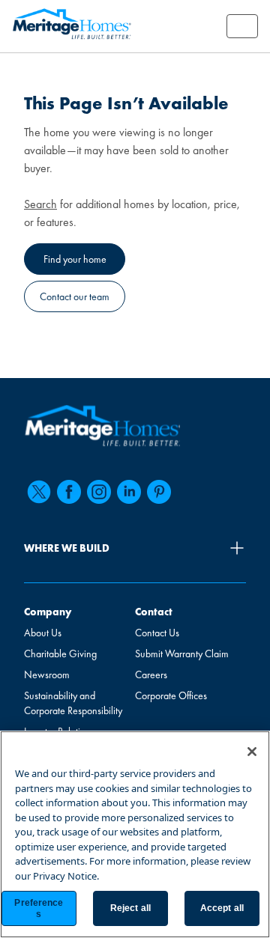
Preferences (38, 908)
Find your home (75, 259)
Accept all (222, 908)
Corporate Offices (171, 695)
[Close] (252, 751)
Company (47, 611)
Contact (153, 611)
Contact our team (75, 296)
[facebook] (69, 492)
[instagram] (99, 492)
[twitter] (39, 492)
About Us (43, 632)
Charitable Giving (60, 653)
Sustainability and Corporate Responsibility (73, 703)
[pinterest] (159, 492)
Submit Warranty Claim (182, 653)
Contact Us (157, 632)
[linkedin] (129, 492)
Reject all (130, 908)
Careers (151, 674)
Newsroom (47, 674)
